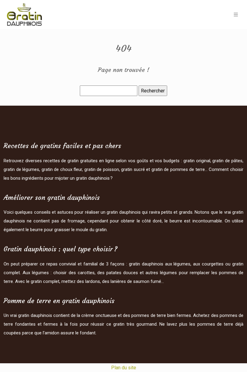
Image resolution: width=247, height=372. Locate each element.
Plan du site (123, 367)
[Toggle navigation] (235, 14)
